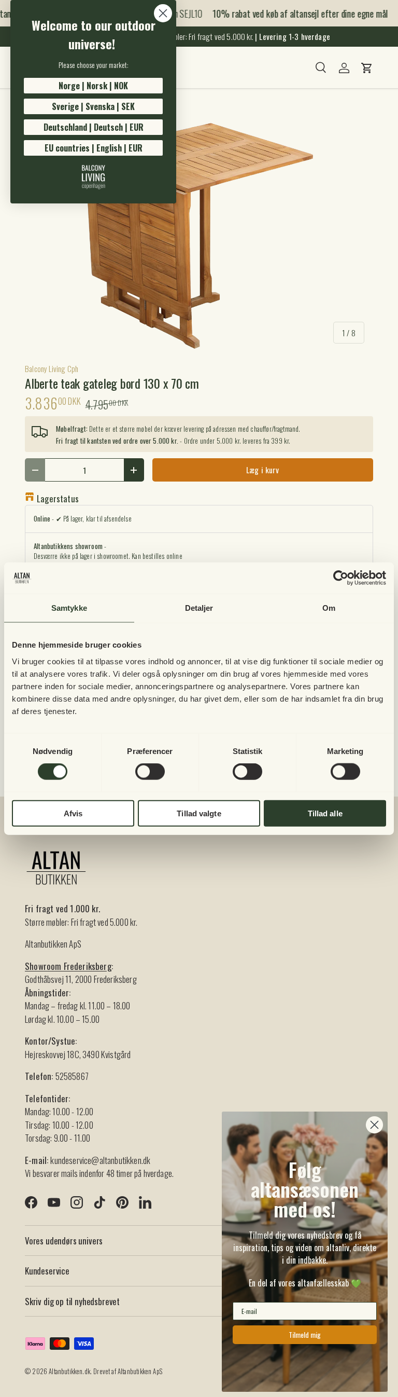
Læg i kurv (262, 469)
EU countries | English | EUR (94, 148)
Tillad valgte (199, 813)
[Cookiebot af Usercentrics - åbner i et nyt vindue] (340, 578)
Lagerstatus (58, 498)
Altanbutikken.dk (69, 1371)
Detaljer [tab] (199, 608)
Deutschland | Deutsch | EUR (94, 127)
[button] (367, 68)
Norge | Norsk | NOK (93, 85)
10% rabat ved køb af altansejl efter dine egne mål (295, 13)
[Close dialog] (163, 13)
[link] (93, 177)
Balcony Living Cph (51, 368)
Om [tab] (328, 608)
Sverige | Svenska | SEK (93, 106)
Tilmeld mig (305, 1334)
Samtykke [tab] (69, 608)
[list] (199, 236)
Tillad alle (325, 813)
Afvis (73, 813)
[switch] (150, 771)
